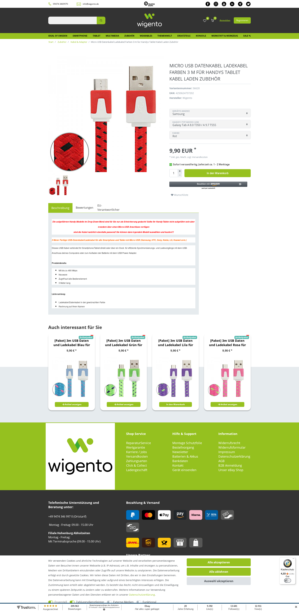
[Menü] (293, 559)
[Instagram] (216, 4)
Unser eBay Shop (230, 470)
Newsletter (180, 452)
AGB (221, 461)
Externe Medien (123, 602)
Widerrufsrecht (229, 443)
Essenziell (61, 602)
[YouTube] (224, 4)
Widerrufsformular (232, 447)
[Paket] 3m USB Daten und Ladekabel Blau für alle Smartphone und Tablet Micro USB (71, 342)
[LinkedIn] (232, 4)
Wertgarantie (135, 447)
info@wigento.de (91, 3)
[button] (208, 185)
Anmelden (225, 20)
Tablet (96, 35)
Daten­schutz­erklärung (142, 594)
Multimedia (112, 35)
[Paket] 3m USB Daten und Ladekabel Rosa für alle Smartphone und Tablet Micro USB (227, 342)
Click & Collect (136, 465)
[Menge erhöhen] (180, 171)
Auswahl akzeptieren (218, 581)
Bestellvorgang (183, 447)
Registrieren (242, 20)
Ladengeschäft (136, 470)
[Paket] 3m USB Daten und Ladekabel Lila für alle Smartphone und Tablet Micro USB (175, 342)
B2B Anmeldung (230, 465)
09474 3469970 (60, 3)
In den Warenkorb (218, 173)
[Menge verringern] (180, 175)
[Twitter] (248, 4)
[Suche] (101, 20)
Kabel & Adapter (78, 41)
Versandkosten (137, 456)
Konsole (201, 35)
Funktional (149, 602)
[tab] (60, 208)
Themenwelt (164, 35)
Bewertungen (84, 207)
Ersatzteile (184, 35)
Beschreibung (60, 208)
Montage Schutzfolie (187, 443)
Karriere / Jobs (136, 452)
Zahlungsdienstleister (90, 602)
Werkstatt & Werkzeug (224, 35)
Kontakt (177, 465)
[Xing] (240, 4)
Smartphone (80, 35)
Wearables (146, 35)
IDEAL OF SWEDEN (57, 35)
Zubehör (129, 35)
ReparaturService (138, 443)
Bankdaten (180, 461)
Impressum (226, 452)
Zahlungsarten (136, 461)
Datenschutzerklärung (234, 456)
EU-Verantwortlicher (108, 208)
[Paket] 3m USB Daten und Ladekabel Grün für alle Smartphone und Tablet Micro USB (123, 342)
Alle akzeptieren (219, 562)
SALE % (247, 35)
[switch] (287, 580)
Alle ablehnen (218, 572)
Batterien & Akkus (185, 456)
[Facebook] (208, 4)
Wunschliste (180, 195)
